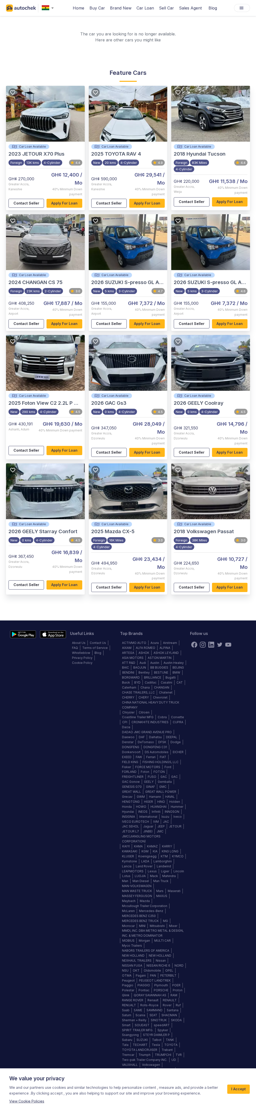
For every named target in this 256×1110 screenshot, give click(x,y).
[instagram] (202, 644)
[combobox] (48, 8)
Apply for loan (64, 203)
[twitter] (220, 644)
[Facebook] (194, 644)
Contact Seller (26, 203)
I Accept (238, 1089)
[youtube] (228, 644)
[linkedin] (211, 644)
